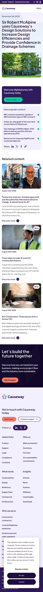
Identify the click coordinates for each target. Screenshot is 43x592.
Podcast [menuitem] (26, 487)
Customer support (27, 419)
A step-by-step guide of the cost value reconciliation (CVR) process (19, 123)
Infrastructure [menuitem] (7, 501)
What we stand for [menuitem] (30, 443)
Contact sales (11, 100)
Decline (21, 582)
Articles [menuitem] (26, 478)
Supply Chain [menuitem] (7, 492)
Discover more (8, 220)
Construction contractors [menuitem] (7, 518)
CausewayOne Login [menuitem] (22, 2)
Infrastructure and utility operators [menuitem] (9, 535)
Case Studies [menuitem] (28, 497)
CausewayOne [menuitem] (8, 478)
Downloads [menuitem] (27, 501)
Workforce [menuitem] (6, 487)
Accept (21, 575)
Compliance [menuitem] (7, 457)
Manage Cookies (21, 569)
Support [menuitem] (11, 2)
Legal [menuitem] (4, 453)
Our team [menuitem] (26, 453)
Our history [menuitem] (27, 448)
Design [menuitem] (5, 482)
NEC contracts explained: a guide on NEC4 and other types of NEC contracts (19, 115)
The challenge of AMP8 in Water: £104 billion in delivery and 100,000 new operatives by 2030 (19, 131)
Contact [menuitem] (5, 443)
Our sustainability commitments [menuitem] (30, 459)
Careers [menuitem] (4, 2)
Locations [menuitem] (6, 462)
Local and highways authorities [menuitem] (10, 527)
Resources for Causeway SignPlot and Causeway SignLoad (19, 139)
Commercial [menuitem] (7, 497)
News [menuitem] (25, 482)
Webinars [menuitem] (27, 492)
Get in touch (10, 380)
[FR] (40, 2)
